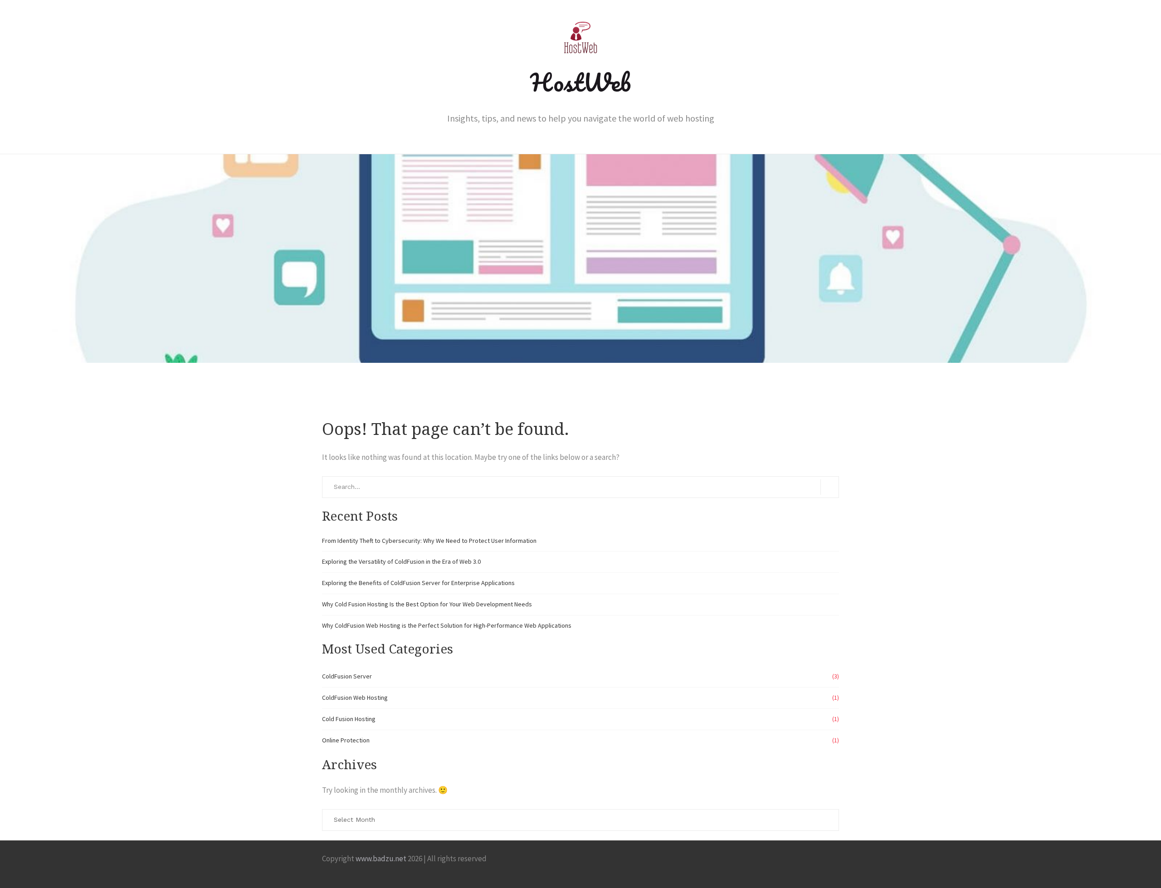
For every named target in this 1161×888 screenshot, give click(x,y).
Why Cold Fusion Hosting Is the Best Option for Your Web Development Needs (427, 604)
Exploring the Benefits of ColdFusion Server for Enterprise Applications (418, 583)
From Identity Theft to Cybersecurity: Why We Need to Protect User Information (429, 541)
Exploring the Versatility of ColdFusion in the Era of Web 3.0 (401, 561)
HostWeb (580, 82)
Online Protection (346, 740)
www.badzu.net (381, 859)
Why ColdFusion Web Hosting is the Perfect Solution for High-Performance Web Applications (446, 625)
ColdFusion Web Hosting (355, 697)
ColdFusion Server (347, 676)
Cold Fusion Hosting (349, 719)
